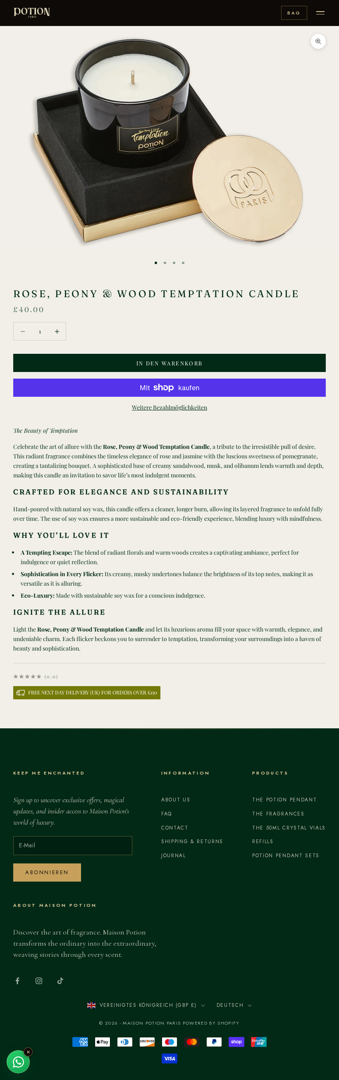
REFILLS (263, 841)
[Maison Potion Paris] (32, 13)
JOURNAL (173, 855)
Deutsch (230, 1005)
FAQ (166, 814)
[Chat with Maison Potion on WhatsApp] (18, 1061)
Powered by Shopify (211, 1023)
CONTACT (175, 828)
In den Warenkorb (169, 363)
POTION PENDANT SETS (286, 855)
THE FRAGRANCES (278, 814)
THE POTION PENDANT (284, 799)
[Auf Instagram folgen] (39, 981)
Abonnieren (47, 872)
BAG (294, 13)
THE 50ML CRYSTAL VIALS (289, 828)
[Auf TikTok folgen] (60, 981)
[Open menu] (320, 13)
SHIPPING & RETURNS (192, 841)
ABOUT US (175, 799)
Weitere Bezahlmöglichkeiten (169, 407)
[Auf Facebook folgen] (17, 981)
